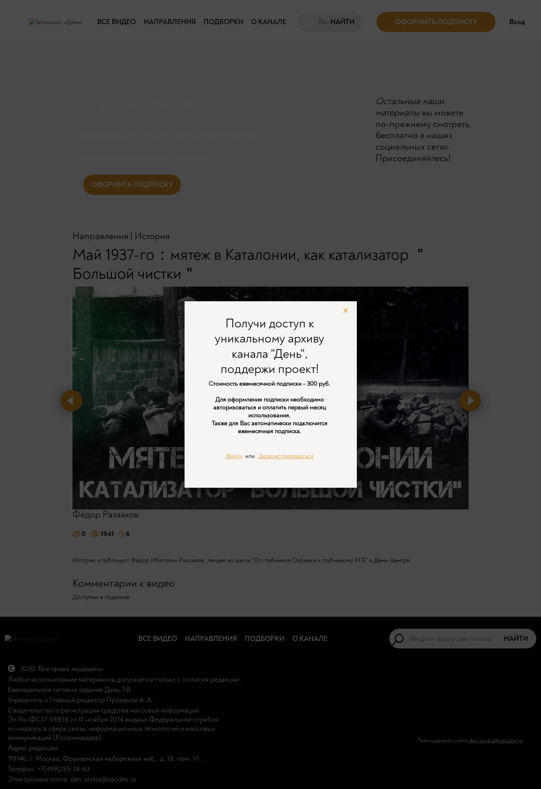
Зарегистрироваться (285, 456)
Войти (234, 456)
